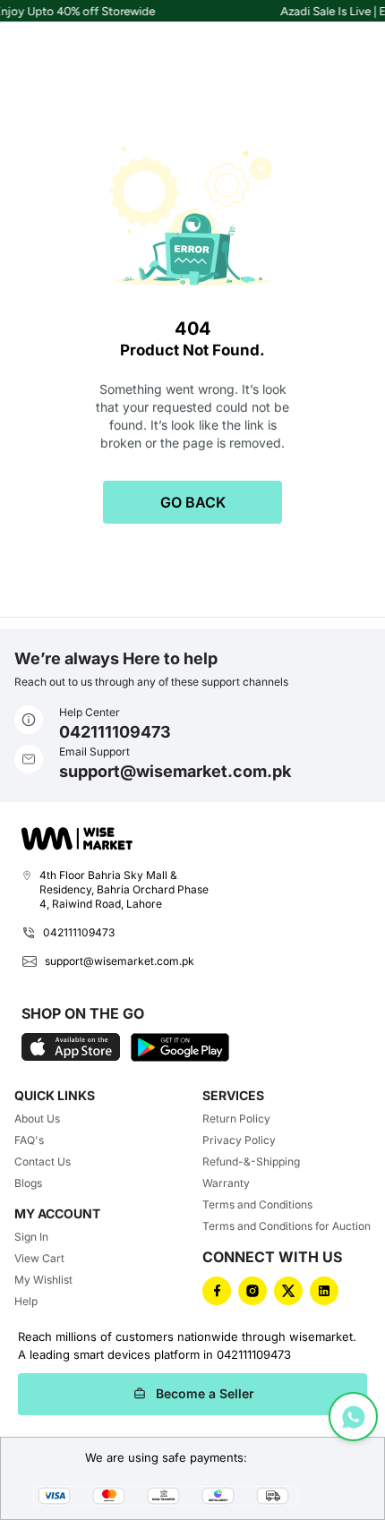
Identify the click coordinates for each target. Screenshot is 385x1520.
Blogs (28, 1183)
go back (193, 502)
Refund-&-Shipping (251, 1161)
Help (26, 1301)
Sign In (31, 1236)
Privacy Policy (239, 1140)
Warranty (226, 1183)
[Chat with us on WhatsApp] (353, 1416)
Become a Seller (205, 1393)
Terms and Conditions (257, 1204)
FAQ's (29, 1140)
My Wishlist (43, 1279)
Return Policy (236, 1118)
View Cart (39, 1258)
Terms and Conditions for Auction (286, 1226)
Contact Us (42, 1161)
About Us (37, 1118)
